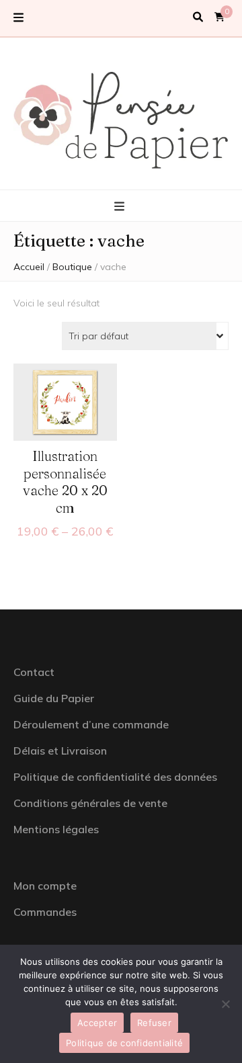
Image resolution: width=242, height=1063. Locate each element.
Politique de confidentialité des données (115, 776)
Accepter (97, 1022)
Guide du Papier (53, 698)
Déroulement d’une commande (91, 724)
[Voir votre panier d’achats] (219, 17)
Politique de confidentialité (124, 1042)
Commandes (45, 912)
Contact (33, 672)
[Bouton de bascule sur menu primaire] (121, 207)
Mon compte (45, 885)
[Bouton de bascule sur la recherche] (198, 17)
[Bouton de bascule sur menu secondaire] (18, 18)
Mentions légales (56, 829)
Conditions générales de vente (90, 803)
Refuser (154, 1022)
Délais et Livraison (60, 750)
